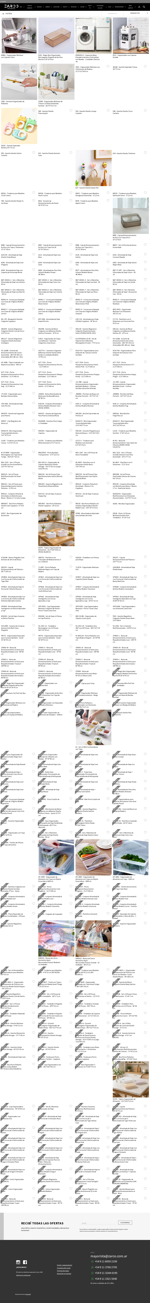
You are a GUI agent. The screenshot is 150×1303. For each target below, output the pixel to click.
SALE (21, 6)
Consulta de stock (63, 1268)
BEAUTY (65, 6)
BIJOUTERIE (56, 6)
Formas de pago (63, 1271)
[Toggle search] (144, 7)
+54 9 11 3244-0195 (105, 1273)
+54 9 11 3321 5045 (105, 1278)
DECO (109, 6)
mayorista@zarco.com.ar (108, 1256)
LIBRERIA (47, 6)
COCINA (82, 6)
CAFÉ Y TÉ (90, 7)
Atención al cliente (64, 1273)
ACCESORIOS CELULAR (100, 7)
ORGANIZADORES (119, 6)
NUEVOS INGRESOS (29, 7)
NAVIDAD (39, 6)
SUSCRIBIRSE (125, 1222)
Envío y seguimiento (64, 1265)
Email (84, 1223)
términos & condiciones (23, 1275)
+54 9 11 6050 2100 (105, 1261)
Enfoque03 (28, 1294)
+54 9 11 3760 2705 (105, 1267)
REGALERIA (74, 6)
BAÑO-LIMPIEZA (130, 7)
